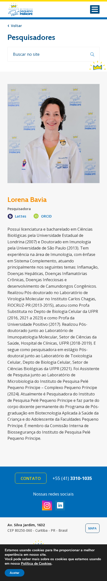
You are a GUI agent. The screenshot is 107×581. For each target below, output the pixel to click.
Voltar (16, 25)
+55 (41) (72, 478)
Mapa (92, 528)
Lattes (20, 216)
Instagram (47, 505)
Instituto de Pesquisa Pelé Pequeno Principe (27, 9)
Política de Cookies (36, 563)
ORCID (46, 216)
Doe (97, 65)
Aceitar (14, 573)
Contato (31, 478)
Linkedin (60, 505)
